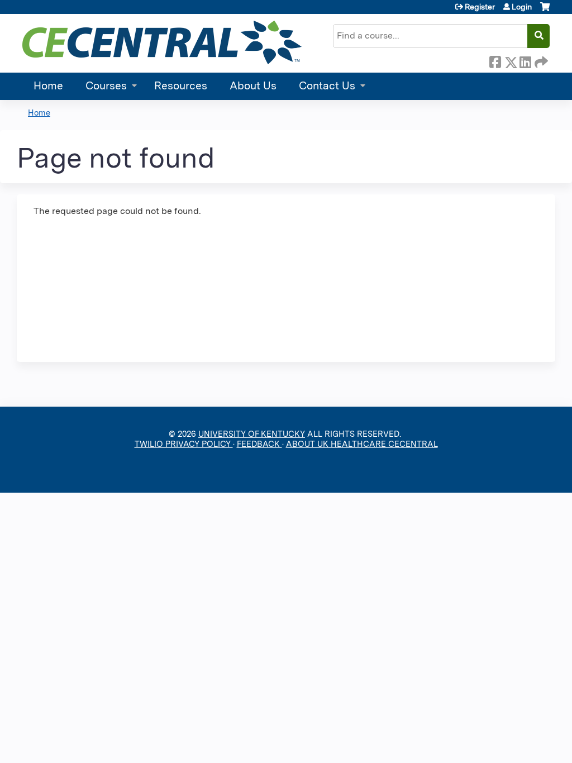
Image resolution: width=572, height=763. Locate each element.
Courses (106, 85)
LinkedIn (525, 60)
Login (522, 7)
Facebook (494, 60)
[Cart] (545, 11)
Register (480, 7)
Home (48, 85)
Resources (180, 85)
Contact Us (327, 85)
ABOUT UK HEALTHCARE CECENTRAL (362, 444)
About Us (253, 85)
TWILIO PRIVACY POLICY (184, 444)
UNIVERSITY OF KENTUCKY (251, 433)
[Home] (162, 42)
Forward (540, 60)
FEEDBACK (259, 444)
